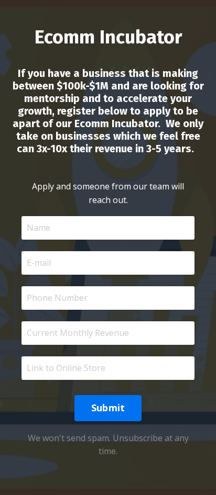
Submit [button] (108, 407)
